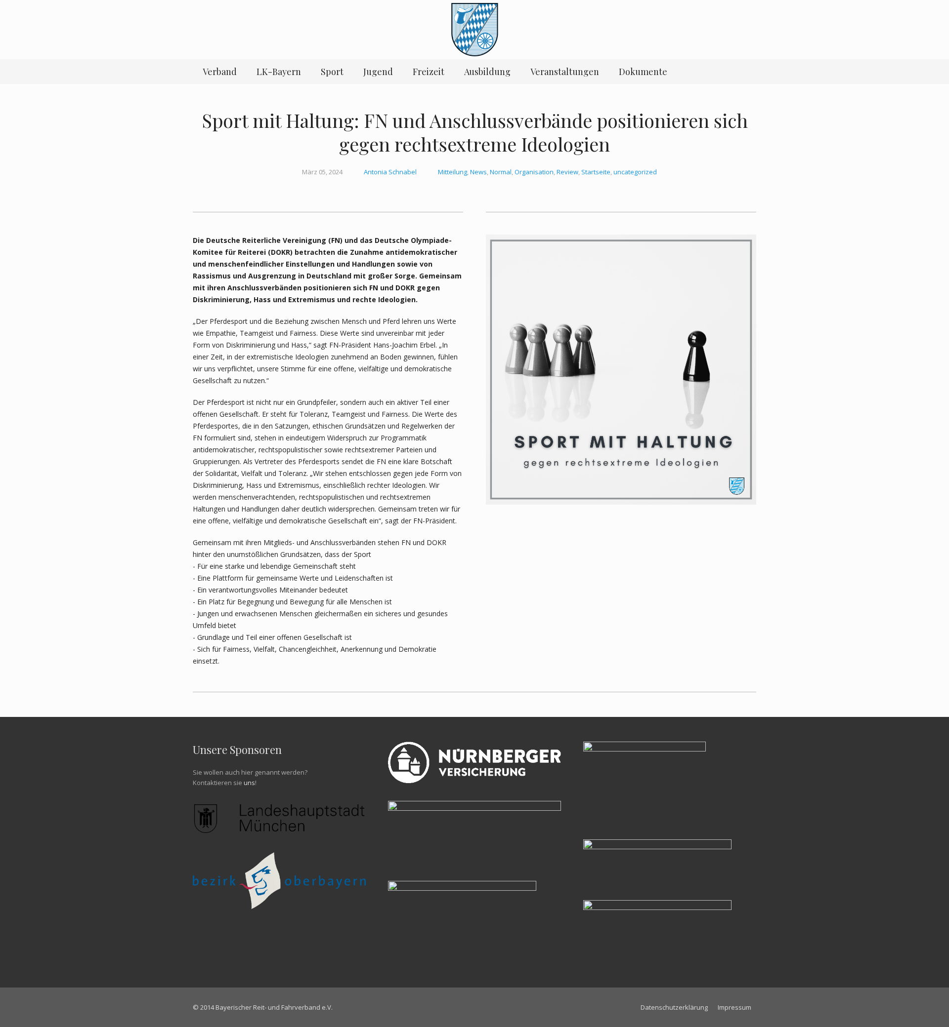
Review (567, 171)
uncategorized (635, 171)
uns (249, 782)
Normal (501, 171)
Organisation (534, 171)
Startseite (595, 171)
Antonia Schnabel (390, 171)
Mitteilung (452, 171)
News (478, 171)
